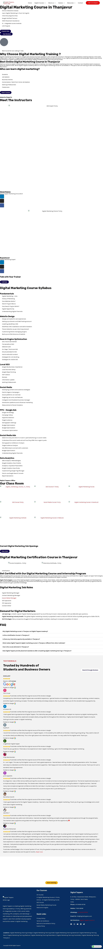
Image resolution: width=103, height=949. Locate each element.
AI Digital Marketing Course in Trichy (48, 897)
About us (51, 3)
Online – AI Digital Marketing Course (48, 900)
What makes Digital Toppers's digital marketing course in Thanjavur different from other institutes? (34, 643)
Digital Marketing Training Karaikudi (67, 932)
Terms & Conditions (43, 921)
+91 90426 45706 (82, 912)
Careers (60, 3)
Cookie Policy (41, 926)
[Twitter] (84, 924)
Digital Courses (39, 3)
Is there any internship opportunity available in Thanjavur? (21, 639)
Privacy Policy (41, 918)
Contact (80, 3)
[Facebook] (71, 924)
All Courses (40, 895)
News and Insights (42, 907)
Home (30, 3)
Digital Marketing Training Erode (44, 932)
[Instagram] (74, 924)
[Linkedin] (81, 924)
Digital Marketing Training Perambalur (43, 935)
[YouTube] (77, 924)
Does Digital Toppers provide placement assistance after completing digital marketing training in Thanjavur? (37, 651)
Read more (39, 852)
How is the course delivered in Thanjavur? (16, 647)
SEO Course (40, 902)
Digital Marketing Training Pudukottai (69, 935)
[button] (45, 3)
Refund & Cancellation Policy (46, 923)
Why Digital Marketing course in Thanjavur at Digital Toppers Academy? (25, 631)
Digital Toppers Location (87, 920)
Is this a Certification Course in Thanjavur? (16, 635)
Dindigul (30, 932)
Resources (70, 3)
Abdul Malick (5, 192)
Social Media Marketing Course (46, 905)
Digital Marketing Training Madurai (19, 935)
